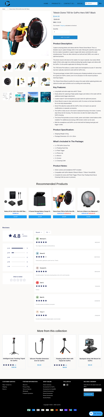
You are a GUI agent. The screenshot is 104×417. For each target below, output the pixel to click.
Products (56, 3)
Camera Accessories (48, 391)
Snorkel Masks (47, 397)
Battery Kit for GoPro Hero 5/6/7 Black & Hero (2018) (19, 211)
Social (80, 3)
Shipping (62, 25)
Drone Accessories (48, 393)
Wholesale (25, 391)
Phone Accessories (48, 395)
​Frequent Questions (28, 393)
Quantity (55, 29)
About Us (25, 384)
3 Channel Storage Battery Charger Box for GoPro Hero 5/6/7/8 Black (48, 211)
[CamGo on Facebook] (64, 385)
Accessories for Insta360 (49, 389)
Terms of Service (27, 389)
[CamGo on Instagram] (67, 385)
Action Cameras (47, 384)
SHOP (16, 216)
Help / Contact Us (6, 384)
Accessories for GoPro (49, 387)
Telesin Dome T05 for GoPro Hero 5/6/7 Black (65, 211)
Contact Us (69, 3)
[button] (18, 248)
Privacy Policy (26, 387)
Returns (4, 389)
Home (46, 3)
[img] (41, 242)
